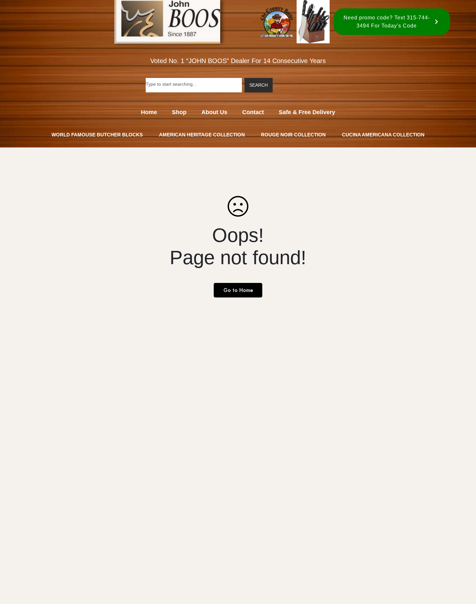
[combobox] (194, 85)
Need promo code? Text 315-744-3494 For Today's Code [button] (387, 21)
